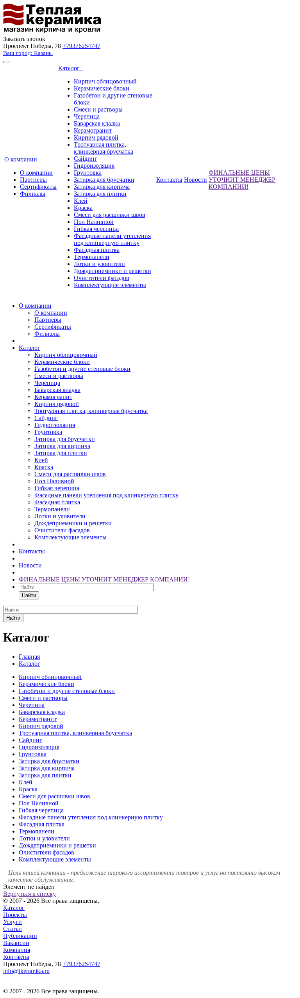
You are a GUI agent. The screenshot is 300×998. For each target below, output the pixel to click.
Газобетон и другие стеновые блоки (82, 368)
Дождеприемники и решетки (112, 271)
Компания (16, 950)
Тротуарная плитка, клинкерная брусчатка (103, 148)
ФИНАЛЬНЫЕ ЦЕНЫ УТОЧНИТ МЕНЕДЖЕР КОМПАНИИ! (242, 179)
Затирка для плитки (100, 193)
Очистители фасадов (101, 278)
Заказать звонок (24, 38)
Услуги (12, 921)
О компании (22, 159)
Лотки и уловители (99, 264)
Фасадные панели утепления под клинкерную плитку (112, 239)
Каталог (70, 68)
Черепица (87, 116)
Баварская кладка (97, 123)
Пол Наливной (94, 221)
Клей (81, 200)
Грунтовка (88, 172)
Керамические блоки (101, 88)
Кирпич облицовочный (105, 81)
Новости (195, 179)
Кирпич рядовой (96, 137)
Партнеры (33, 179)
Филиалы (32, 193)
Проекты (15, 914)
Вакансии (16, 943)
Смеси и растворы (98, 109)
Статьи (12, 928)
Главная (29, 656)
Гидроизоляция (94, 165)
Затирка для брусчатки (104, 179)
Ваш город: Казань (28, 53)
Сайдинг (85, 158)
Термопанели (91, 256)
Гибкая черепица (96, 228)
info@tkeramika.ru (26, 971)
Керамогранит (93, 130)
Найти (29, 595)
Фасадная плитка (97, 249)
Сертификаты (38, 186)
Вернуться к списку (29, 893)
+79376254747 (81, 46)
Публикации (20, 935)
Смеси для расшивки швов (109, 214)
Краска (83, 207)
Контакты (169, 179)
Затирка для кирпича (102, 186)
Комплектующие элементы (110, 285)
